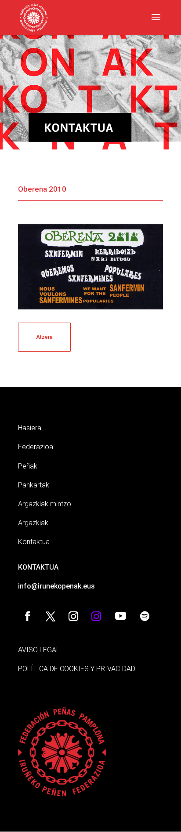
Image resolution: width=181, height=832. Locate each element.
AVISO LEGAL (39, 650)
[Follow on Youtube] (120, 616)
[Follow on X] (50, 616)
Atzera (44, 337)
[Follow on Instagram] (73, 616)
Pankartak (33, 485)
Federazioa (35, 447)
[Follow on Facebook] (27, 616)
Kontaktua (34, 542)
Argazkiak (33, 523)
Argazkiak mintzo (44, 504)
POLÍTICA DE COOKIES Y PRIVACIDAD (76, 669)
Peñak (27, 466)
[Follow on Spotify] (144, 616)
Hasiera (29, 428)
